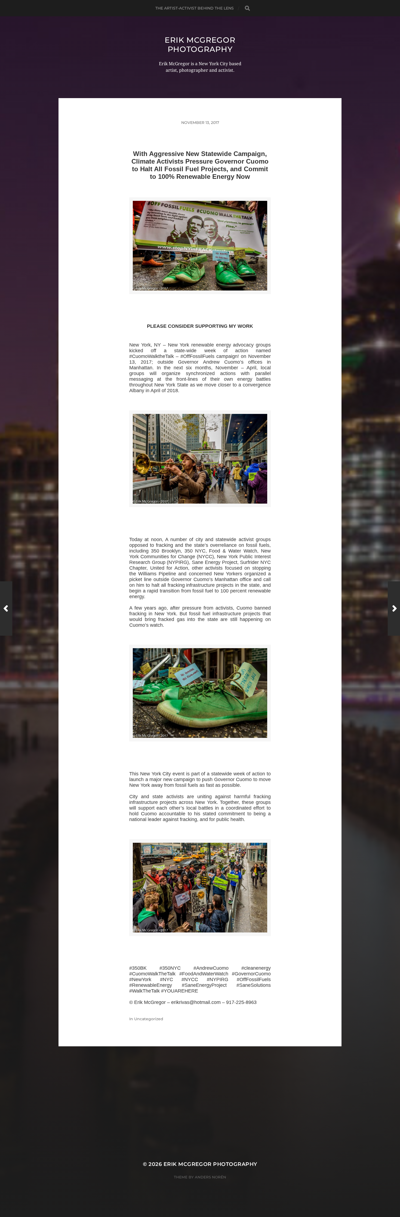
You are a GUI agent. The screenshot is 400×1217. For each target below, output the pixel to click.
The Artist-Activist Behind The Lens (194, 8)
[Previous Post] (6, 608)
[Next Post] (394, 608)
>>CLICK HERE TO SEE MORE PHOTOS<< (200, 300)
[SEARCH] (247, 8)
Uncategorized (148, 1018)
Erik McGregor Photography (200, 44)
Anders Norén (210, 1177)
